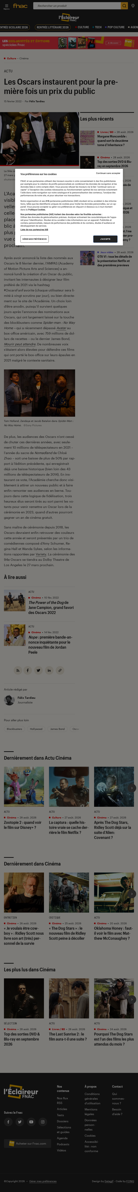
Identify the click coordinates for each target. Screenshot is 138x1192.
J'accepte (105, 239)
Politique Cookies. (37, 209)
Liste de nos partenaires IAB (34, 229)
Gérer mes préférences (34, 239)
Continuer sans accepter (108, 173)
